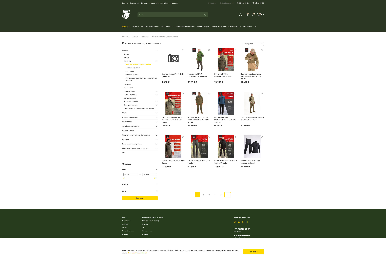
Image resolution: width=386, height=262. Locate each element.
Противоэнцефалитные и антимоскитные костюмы (141, 79)
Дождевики (129, 71)
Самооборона (166, 27)
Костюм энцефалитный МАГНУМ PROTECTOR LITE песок (251, 76)
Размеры (145, 224)
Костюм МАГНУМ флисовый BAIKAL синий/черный (225, 119)
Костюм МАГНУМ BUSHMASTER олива (222, 75)
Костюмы (144, 37)
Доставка (144, 3)
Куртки (126, 54)
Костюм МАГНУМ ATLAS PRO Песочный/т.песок (252, 118)
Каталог (125, 3)
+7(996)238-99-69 (258, 3)
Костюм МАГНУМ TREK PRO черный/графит (225, 162)
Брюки (126, 58)
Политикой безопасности (137, 253)
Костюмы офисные (132, 68)
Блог (143, 227)
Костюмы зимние (132, 75)
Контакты (174, 3)
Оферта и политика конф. (150, 221)
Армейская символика (184, 27)
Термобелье (128, 88)
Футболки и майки (131, 101)
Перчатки (127, 84)
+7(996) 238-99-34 (242, 3)
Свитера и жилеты (131, 105)
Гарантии (145, 234)
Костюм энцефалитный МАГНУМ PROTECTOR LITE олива (172, 119)
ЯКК (123, 153)
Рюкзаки (246, 27)
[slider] (124, 178)
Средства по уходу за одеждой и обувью (139, 108)
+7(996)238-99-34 (242, 229)
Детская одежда (130, 98)
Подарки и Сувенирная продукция (135, 148)
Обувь (134, 27)
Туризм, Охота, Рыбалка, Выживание (225, 27)
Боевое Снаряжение (149, 27)
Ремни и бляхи (129, 91)
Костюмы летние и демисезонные (138, 64)
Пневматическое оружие (131, 144)
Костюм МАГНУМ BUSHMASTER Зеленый (197, 75)
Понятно (253, 252)
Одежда (125, 27)
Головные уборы (130, 95)
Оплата (152, 3)
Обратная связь (147, 231)
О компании (134, 3)
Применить (140, 198)
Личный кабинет (163, 3)
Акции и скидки (203, 27)
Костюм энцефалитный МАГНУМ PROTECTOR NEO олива (198, 119)
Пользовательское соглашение (152, 217)
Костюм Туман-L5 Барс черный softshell (250, 162)
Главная (125, 37)
